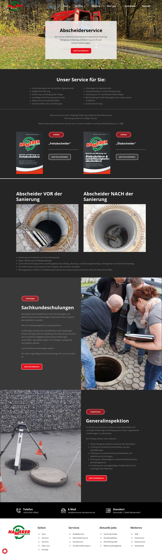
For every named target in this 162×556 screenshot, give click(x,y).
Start (44, 534)
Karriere (45, 542)
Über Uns (46, 546)
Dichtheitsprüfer (110, 542)
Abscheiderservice (80, 538)
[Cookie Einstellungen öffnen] (4, 553)
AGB (136, 534)
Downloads (139, 546)
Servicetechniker (110, 534)
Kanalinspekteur (110, 538)
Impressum (139, 538)
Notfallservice (78, 534)
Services (45, 538)
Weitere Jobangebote (112, 546)
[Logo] (15, 2)
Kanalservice (78, 542)
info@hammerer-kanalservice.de (81, 512)
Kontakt (45, 549)
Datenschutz (140, 542)
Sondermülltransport (81, 546)
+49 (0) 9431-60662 (30, 512)
